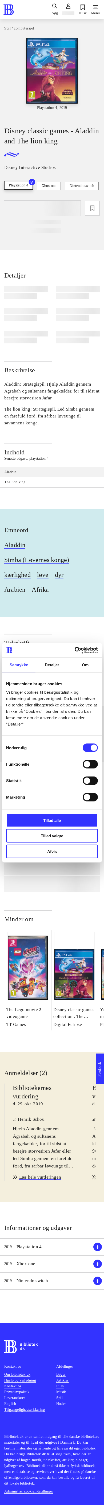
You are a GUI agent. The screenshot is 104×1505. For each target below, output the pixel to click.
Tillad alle (52, 820)
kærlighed (17, 574)
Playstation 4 (18, 185)
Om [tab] (85, 665)
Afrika (40, 589)
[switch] (90, 764)
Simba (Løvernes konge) (36, 559)
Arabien (14, 589)
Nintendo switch (82, 186)
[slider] (52, 77)
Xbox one (49, 186)
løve (43, 574)
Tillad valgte (52, 836)
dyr (59, 574)
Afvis (52, 851)
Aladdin (14, 545)
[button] (52, 1247)
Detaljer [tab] (52, 665)
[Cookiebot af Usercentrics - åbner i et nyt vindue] (75, 650)
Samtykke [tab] (19, 665)
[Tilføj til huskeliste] (92, 208)
